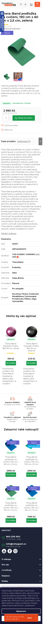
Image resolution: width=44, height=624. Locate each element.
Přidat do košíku (25, 118)
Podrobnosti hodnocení (10, 28)
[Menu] (37, 4)
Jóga (34, 299)
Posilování (34, 294)
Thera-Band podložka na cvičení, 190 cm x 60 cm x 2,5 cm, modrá (10, 460)
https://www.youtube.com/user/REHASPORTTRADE (4, 551)
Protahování (17, 299)
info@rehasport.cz (16, 544)
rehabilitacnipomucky (15, 551)
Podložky (16, 267)
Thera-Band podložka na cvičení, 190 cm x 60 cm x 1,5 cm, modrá (31, 506)
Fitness (25, 294)
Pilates (27, 299)
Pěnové (15, 283)
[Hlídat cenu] (7, 129)
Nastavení (21, 611)
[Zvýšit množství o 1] (10, 116)
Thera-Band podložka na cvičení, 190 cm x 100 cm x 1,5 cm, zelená (31, 460)
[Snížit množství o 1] (10, 119)
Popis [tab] (3, 141)
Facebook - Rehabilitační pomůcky (9, 551)
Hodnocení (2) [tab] (23, 141)
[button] (10, 472)
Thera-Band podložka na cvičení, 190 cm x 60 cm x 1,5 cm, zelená (10, 506)
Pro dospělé (17, 289)
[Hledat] (21, 4)
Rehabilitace (18, 296)
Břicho (21, 278)
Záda (14, 278)
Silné (14, 273)
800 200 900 (13, 536)
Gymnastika (17, 301)
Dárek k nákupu (8, 233)
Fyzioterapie (30, 296)
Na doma (16, 294)
